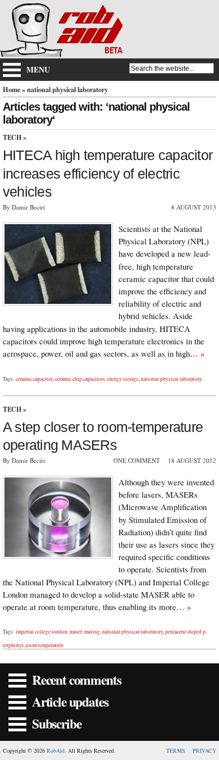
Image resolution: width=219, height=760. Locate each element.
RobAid (56, 750)
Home (11, 89)
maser (76, 631)
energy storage (123, 379)
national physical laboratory (171, 379)
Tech (12, 137)
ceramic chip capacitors (80, 379)
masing (92, 631)
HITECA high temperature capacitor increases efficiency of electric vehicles (107, 173)
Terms (175, 750)
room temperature (44, 645)
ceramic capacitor (34, 379)
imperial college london (41, 631)
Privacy (204, 750)
